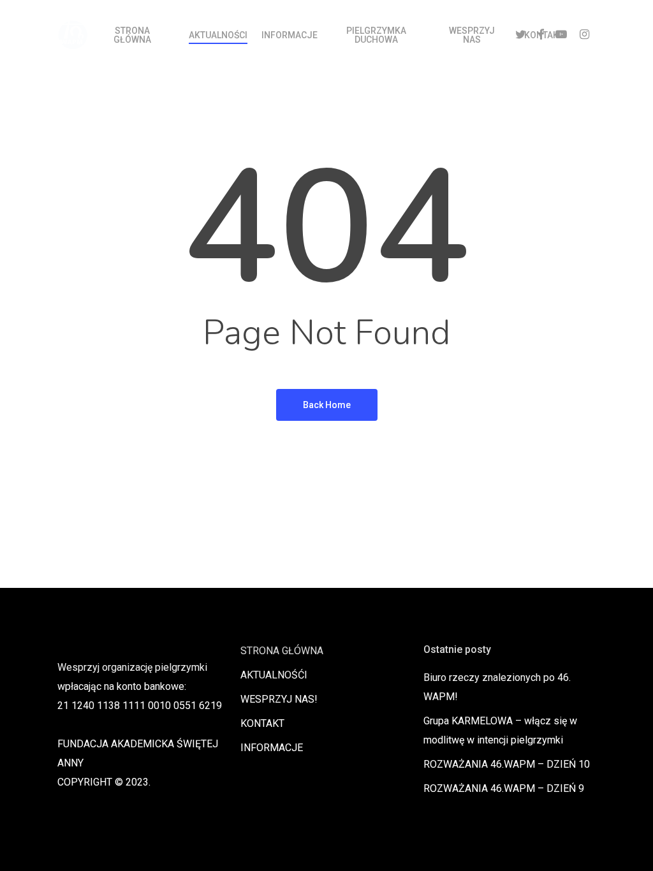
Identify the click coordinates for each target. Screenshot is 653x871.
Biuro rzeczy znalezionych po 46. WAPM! (497, 687)
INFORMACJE (271, 748)
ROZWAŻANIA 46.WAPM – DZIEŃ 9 (503, 788)
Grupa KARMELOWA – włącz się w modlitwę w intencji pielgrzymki (500, 730)
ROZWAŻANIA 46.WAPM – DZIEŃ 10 (506, 764)
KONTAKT (262, 723)
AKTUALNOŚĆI (273, 675)
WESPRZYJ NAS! (279, 699)
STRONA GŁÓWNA (281, 651)
